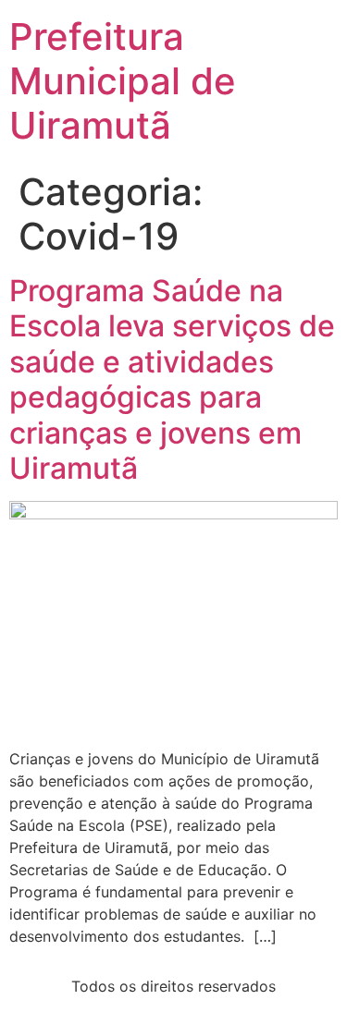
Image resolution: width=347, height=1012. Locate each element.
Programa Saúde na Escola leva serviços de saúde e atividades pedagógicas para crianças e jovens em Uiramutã (172, 379)
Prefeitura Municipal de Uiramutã (122, 81)
